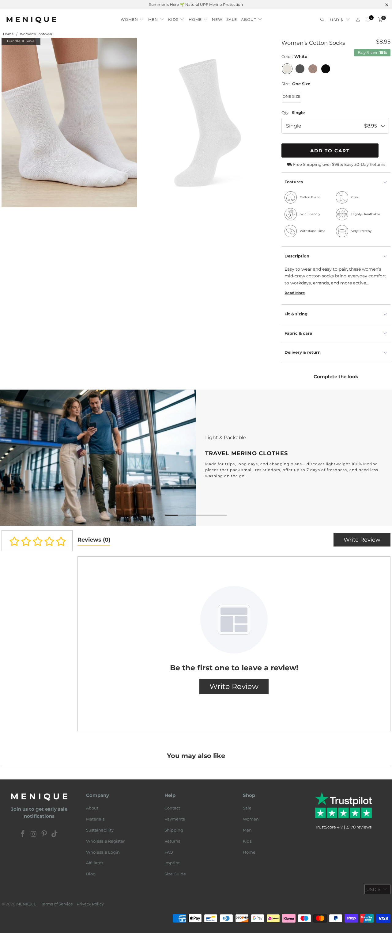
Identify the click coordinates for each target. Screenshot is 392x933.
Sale (247, 807)
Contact (172, 807)
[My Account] (358, 19)
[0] (368, 20)
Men (247, 830)
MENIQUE (26, 903)
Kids (247, 841)
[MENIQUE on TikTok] (54, 834)
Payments (174, 819)
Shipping (173, 830)
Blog (91, 873)
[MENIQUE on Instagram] (33, 834)
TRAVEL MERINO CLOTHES (196, 458)
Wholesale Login (103, 852)
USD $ (336, 19)
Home (249, 852)
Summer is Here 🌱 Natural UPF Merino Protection (196, 4)
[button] (132, 18)
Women (251, 819)
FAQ (168, 852)
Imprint (172, 862)
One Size (291, 96)
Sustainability (100, 830)
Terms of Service (57, 903)
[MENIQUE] (31, 19)
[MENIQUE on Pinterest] (44, 834)
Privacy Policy (90, 903)
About (92, 807)
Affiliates (94, 862)
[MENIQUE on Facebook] (23, 834)
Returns (172, 841)
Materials (95, 819)
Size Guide (175, 873)
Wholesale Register (105, 841)
